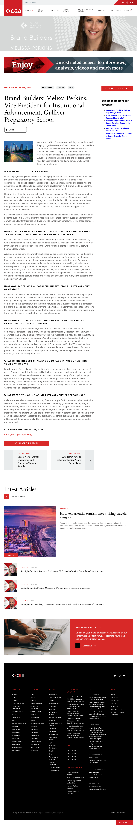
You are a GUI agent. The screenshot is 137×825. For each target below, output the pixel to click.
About (126, 10)
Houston (15, 714)
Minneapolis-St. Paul (19, 723)
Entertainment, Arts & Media (55, 725)
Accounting (52, 709)
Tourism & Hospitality (52, 763)
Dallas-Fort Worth (18, 703)
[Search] (132, 10)
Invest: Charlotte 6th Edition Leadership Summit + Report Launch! (75, 721)
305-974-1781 (93, 763)
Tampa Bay (16, 750)
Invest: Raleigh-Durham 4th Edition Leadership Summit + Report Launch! (75, 728)
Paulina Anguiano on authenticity (74, 782)
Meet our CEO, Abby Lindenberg (117, 713)
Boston (14, 697)
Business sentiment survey (86, 10)
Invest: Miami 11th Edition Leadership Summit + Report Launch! (75, 706)
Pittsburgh (15, 738)
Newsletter (114, 706)
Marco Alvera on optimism (75, 778)
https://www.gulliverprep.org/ (18, 434)
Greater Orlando (17, 711)
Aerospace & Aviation (53, 713)
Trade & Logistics (54, 767)
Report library (40, 10)
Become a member (117, 709)
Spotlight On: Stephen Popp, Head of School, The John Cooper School (119, 135)
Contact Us (114, 697)
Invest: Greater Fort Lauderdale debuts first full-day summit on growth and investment (97, 715)
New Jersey (16, 729)
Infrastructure (53, 735)
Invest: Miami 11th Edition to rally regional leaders (97, 698)
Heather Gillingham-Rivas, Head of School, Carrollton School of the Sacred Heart (119, 123)
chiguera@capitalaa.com (97, 760)
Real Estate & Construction (53, 747)
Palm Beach (16, 732)
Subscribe (32, 2)
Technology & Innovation (53, 758)
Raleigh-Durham (17, 741)
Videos (118, 10)
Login (26, 2)
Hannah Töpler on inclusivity (73, 787)
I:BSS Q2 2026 (72, 751)
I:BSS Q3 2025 (72, 760)
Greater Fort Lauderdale (16, 707)
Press (110, 10)
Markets (28, 10)
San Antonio (16, 744)
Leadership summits (67, 10)
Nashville (15, 726)
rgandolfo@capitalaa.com (97, 775)
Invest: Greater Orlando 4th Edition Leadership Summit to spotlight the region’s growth (97, 706)
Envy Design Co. (58, 813)
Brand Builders (47, 87)
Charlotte (15, 700)
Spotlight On (53, 694)
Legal (50, 743)
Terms (113, 812)
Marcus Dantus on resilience (73, 792)
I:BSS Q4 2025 (72, 757)
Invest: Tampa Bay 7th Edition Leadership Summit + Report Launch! (75, 714)
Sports (51, 754)
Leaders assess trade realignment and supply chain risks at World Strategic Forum (97, 745)
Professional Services (53, 739)
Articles (54, 10)
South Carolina (17, 747)
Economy (61, 87)
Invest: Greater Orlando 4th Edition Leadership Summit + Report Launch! (75, 699)
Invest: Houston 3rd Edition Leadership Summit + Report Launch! (75, 736)
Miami (71, 87)
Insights (101, 10)
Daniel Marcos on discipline (73, 774)
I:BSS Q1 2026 (72, 754)
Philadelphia (16, 735)
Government (53, 729)
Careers (113, 703)
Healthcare (52, 732)
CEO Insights (53, 706)
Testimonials (115, 700)
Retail (51, 751)
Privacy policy (121, 812)
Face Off (51, 700)
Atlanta (14, 694)
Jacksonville (16, 717)
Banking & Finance (55, 717)
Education (52, 720)
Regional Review (54, 703)
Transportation (54, 770)
